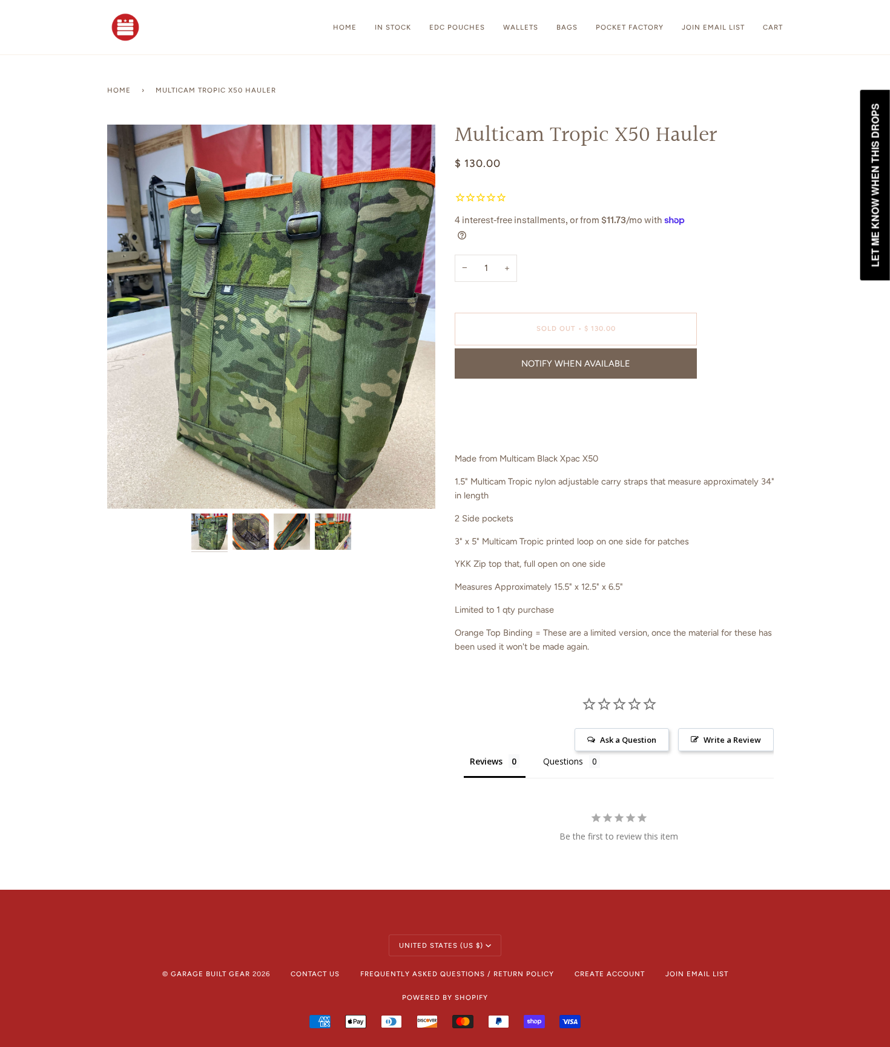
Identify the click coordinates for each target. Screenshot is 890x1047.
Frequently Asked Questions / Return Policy (457, 974)
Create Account (610, 974)
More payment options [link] (499, 435)
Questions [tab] (563, 761)
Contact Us (315, 974)
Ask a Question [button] (628, 739)
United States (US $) (441, 945)
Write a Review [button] (732, 739)
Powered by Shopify (445, 997)
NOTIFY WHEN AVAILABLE (575, 363)
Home (119, 90)
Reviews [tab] (486, 761)
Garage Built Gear (210, 974)
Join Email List (696, 974)
